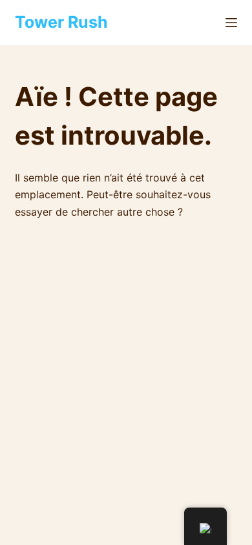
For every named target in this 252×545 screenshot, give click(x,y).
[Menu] (231, 22)
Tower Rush (61, 22)
